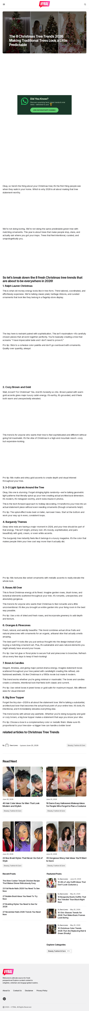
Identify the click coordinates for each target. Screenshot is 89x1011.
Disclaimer (29, 990)
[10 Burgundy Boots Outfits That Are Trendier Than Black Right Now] (51, 898)
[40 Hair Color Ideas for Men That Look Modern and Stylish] (23, 782)
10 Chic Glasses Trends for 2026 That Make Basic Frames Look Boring (71, 915)
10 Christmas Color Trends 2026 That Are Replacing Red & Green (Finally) (72, 930)
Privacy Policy (42, 990)
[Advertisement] (44, 76)
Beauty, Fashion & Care (76, 745)
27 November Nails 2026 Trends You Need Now (22, 913)
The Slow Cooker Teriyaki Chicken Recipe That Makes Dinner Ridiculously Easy (21, 882)
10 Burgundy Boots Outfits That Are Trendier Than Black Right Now (72, 899)
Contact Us (17, 990)
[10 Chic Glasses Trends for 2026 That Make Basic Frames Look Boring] (51, 913)
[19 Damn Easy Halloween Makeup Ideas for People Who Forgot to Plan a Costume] (66, 782)
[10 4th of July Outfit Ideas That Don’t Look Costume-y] (51, 883)
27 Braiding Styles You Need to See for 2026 (20, 905)
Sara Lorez (64, 879)
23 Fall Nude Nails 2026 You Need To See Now (21, 889)
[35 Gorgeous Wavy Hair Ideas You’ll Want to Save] (66, 836)
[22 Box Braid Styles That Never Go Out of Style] (23, 836)
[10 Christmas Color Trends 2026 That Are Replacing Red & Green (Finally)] (51, 929)
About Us (6, 990)
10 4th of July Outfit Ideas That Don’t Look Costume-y (72, 883)
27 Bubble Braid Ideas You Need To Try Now (20, 897)
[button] (4, 4)
